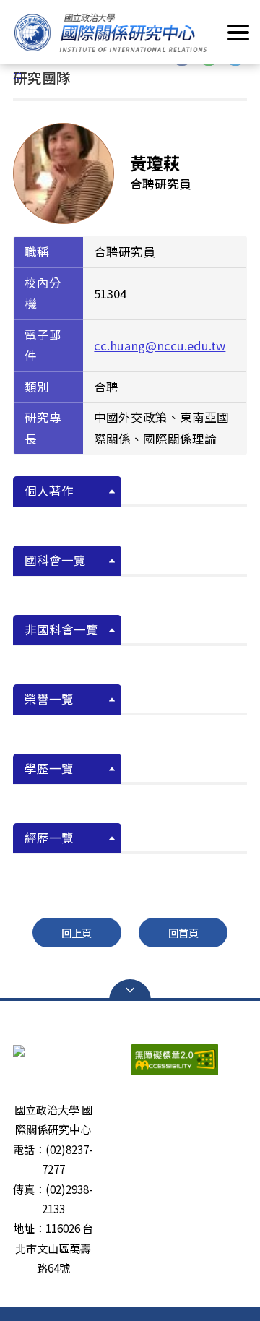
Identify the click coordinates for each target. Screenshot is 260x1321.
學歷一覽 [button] (49, 768)
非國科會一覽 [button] (61, 629)
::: (17, 74)
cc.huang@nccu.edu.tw (159, 345)
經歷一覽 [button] (49, 837)
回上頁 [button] (76, 932)
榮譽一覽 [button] (49, 698)
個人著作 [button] (49, 490)
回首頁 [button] (183, 932)
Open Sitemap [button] (130, 990)
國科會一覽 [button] (55, 560)
